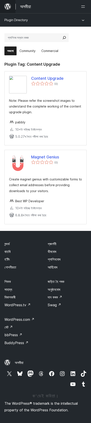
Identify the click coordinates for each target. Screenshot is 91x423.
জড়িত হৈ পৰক (56, 281)
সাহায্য (8, 289)
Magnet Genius (45, 157)
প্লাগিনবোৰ (54, 259)
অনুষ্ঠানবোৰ (54, 289)
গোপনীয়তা (10, 267)
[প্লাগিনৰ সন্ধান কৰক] (64, 37)
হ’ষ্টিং (7, 259)
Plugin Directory (16, 20)
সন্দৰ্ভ (7, 244)
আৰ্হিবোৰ (52, 267)
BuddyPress (16, 343)
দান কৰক (55, 297)
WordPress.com (19, 319)
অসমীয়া (19, 362)
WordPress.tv (17, 305)
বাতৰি (7, 251)
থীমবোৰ (52, 251)
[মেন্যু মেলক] (84, 6)
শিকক (7, 281)
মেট (8, 327)
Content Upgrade (47, 78)
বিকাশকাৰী (9, 297)
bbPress (13, 335)
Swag (54, 305)
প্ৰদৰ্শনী (52, 244)
